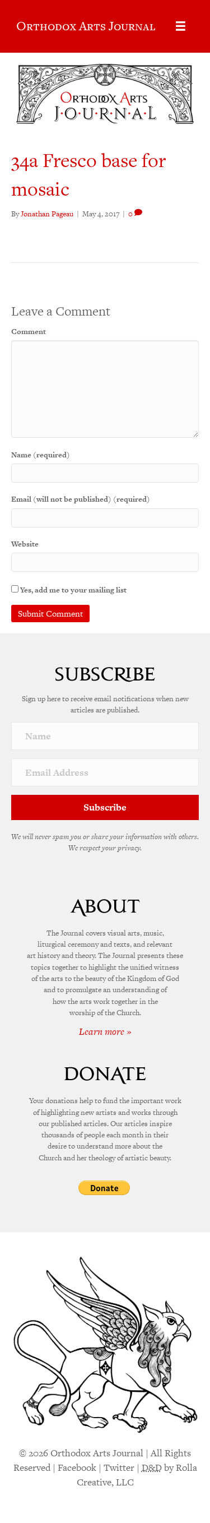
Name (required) (40, 455)
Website (25, 544)
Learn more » (105, 1031)
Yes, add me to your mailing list (72, 590)
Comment (28, 331)
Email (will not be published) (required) (80, 499)
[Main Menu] (180, 26)
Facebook (77, 1467)
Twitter (119, 1467)
